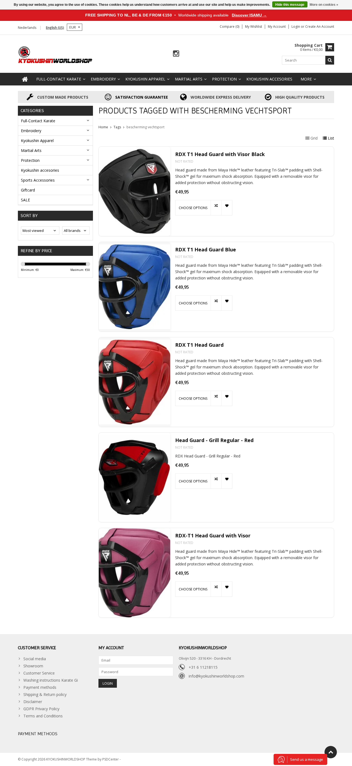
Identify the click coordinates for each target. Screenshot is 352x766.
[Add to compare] (216, 207)
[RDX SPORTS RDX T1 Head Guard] (134, 382)
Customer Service (39, 673)
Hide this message (289, 5)
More (306, 79)
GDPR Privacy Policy (41, 708)
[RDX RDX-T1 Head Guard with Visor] (134, 572)
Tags (117, 127)
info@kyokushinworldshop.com (216, 676)
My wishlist (253, 26)
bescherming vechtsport (145, 127)
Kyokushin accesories (269, 79)
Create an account (319, 26)
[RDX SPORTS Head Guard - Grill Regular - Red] (134, 477)
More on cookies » (324, 5)
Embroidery (103, 79)
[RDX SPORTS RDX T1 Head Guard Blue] (134, 286)
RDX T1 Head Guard (199, 345)
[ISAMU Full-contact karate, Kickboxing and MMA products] (55, 54)
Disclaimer (32, 701)
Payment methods (39, 687)
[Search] (329, 60)
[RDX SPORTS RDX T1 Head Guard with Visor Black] (134, 191)
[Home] (25, 79)
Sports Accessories (38, 180)
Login (296, 26)
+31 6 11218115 (203, 667)
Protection (224, 79)
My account (277, 26)
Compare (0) (229, 26)
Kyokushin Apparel (145, 79)
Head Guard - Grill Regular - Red (214, 440)
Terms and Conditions (43, 715)
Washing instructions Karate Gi (50, 680)
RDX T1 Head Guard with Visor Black (220, 154)
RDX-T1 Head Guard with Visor (213, 535)
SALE (25, 199)
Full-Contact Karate (58, 79)
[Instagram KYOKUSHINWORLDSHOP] (176, 53)
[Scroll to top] (330, 752)
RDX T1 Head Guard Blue (205, 249)
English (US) (55, 27)
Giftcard (28, 190)
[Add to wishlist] (226, 207)
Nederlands (27, 27)
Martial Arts (188, 79)
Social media (34, 658)
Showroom (33, 665)
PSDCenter (111, 759)
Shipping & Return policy (45, 694)
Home (103, 127)
